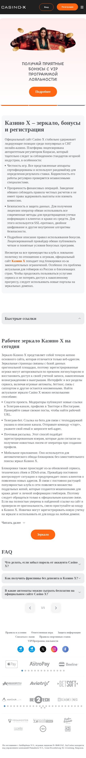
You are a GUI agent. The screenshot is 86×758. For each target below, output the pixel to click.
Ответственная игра (42, 632)
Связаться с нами (25, 636)
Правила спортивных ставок (55, 636)
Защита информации (69, 632)
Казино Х (18, 261)
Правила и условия (15, 632)
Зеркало (43, 534)
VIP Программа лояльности (43, 641)
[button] (22, 670)
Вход (46, 7)
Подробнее (43, 91)
